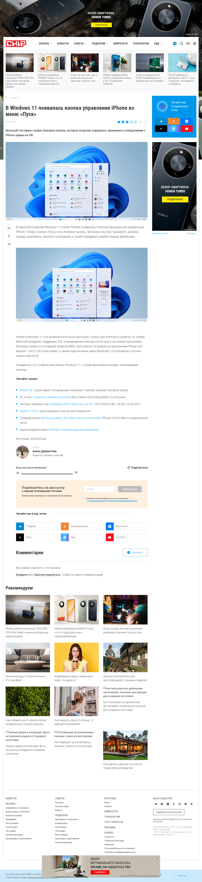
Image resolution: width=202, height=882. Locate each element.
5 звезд (135, 122)
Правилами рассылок (97, 501)
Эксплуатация (62, 806)
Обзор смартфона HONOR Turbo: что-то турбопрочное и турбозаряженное (50, 79)
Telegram (31, 526)
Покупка (59, 802)
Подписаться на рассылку (169, 812)
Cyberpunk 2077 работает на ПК (71, 404)
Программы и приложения (18, 838)
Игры (107, 802)
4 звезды (131, 122)
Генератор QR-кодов (114, 840)
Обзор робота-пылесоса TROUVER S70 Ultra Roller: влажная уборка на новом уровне (19, 81)
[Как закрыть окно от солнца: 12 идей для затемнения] (76, 701)
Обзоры (44, 43)
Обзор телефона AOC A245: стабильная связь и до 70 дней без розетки (117, 79)
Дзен (29, 537)
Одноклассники (79, 526)
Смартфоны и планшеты (17, 808)
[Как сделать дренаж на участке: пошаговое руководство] (125, 745)
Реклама (109, 827)
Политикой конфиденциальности (123, 501)
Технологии (141, 43)
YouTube (120, 537)
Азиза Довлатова (44, 451)
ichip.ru (108, 832)
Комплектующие (14, 815)
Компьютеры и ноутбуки (17, 811)
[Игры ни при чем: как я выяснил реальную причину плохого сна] (125, 609)
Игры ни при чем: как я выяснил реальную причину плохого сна (84, 78)
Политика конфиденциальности (120, 852)
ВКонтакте (121, 526)
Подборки (98, 43)
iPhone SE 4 (27, 390)
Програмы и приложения (67, 838)
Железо (108, 806)
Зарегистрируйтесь (47, 574)
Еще (156, 43)
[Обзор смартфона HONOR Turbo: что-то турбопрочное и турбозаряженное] (76, 609)
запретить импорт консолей (52, 397)
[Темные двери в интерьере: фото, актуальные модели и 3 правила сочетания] (28, 736)
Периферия (11, 819)
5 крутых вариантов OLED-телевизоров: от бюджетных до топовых (150, 78)
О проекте (109, 837)
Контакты (191, 233)
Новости (63, 43)
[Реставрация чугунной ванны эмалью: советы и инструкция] (76, 734)
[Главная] (7, 97)
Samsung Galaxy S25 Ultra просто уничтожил (71, 418)
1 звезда (119, 122)
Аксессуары (11, 827)
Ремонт (58, 810)
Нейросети (120, 43)
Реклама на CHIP (160, 233)
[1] (17, 472)
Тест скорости (113, 822)
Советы (79, 43)
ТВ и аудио (11, 831)
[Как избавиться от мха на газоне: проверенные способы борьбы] (28, 701)
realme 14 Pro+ (29, 411)
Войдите (22, 574)
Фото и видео (12, 823)
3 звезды (127, 122)
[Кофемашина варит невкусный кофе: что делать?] (76, 657)
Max (73, 537)
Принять (182, 876)
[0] (76, 472)
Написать (137, 552)
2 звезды (123, 122)
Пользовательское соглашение (119, 848)
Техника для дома (14, 835)
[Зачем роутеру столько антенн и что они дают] (28, 657)
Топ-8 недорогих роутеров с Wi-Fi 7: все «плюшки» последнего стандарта (181, 79)
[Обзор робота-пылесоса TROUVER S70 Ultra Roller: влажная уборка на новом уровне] (28, 609)
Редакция (109, 844)
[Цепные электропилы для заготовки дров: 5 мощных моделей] (125, 657)
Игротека (110, 798)
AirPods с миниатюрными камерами (74, 429)
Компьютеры (61, 823)
